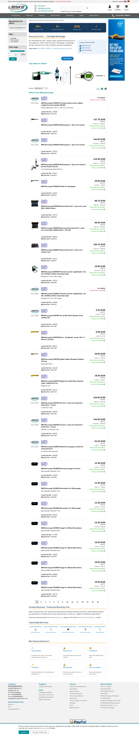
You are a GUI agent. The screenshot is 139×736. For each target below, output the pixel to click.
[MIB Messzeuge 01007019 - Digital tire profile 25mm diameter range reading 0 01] (35, 377)
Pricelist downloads (76, 693)
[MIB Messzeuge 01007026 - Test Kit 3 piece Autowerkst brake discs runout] (35, 426)
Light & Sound (55, 15)
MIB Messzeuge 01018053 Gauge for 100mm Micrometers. (61, 528)
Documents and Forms (46, 695)
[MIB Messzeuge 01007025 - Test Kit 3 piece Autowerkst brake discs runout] (35, 404)
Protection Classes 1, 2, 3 (108, 705)
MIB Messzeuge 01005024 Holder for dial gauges (58, 186)
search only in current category (72, 11)
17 (77, 602)
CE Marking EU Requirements (110, 703)
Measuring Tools (36, 36)
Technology (69, 15)
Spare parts (73, 698)
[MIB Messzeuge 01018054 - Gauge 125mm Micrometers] (35, 545)
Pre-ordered (15, 40)
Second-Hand (93, 15)
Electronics (29, 15)
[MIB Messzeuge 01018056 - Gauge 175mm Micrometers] (35, 584)
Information (73, 689)
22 (82, 602)
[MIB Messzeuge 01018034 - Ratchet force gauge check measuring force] (35, 448)
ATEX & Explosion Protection (109, 696)
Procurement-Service (76, 696)
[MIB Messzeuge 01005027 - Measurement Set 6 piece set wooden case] (35, 248)
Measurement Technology (85, 617)
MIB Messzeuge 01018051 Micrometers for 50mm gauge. (61, 488)
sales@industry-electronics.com (62, 48)
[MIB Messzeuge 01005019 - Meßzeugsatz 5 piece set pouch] (35, 120)
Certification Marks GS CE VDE (110, 700)
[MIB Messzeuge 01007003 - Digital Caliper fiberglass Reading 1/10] (35, 355)
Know (71, 705)
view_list (101, 88)
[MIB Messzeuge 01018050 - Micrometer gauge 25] (35, 465)
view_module (105, 88)
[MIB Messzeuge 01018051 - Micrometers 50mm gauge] (35, 485)
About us (11, 704)
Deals (81, 15)
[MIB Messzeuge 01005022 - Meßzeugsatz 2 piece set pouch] (35, 146)
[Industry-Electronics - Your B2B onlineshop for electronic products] (32, 8)
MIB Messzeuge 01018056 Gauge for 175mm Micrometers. (61, 587)
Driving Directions (13, 709)
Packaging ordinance (45, 692)
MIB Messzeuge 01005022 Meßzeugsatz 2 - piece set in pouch (63, 145)
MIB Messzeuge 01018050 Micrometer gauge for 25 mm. (61, 468)
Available (13, 38)
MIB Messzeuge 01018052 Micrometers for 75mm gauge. (61, 508)
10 (67, 602)
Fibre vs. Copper (105, 686)
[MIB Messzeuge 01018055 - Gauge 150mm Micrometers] (35, 565)
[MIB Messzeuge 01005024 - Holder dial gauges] (35, 181)
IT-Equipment (15, 15)
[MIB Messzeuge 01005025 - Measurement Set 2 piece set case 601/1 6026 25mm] (35, 206)
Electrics (42, 15)
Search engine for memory (78, 700)
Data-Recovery (74, 691)
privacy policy (44, 728)
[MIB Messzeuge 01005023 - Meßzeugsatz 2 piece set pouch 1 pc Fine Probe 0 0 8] (35, 171)
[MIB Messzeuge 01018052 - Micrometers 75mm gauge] (35, 505)
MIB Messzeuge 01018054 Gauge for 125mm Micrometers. (61, 548)
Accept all (24, 732)
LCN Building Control (107, 691)
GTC (9, 706)
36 (98, 602)
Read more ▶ (67, 58)
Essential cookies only (40, 732)
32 (93, 602)
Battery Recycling (44, 699)
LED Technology (105, 689)
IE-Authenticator (105, 698)
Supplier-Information (45, 686)
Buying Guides (74, 707)
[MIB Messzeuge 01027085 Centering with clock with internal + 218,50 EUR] (63, 76)
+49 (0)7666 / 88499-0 (44, 48)
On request (14, 41)
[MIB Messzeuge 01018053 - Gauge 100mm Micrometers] (35, 525)
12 (72, 602)
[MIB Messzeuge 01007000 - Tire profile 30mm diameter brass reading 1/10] (35, 316)
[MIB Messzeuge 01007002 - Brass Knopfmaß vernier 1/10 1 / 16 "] (35, 333)
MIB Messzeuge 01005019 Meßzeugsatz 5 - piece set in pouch (63, 125)
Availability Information (46, 697)
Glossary (72, 703)
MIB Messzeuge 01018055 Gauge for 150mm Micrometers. (61, 567)
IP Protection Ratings (107, 707)
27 (87, 602)
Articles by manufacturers (78, 686)
